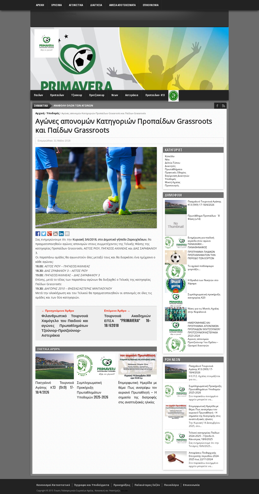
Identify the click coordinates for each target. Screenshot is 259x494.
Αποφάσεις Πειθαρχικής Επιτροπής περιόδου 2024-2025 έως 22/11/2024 (204, 456)
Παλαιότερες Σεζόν (147, 485)
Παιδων (38, 95)
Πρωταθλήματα (173, 169)
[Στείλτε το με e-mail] (67, 233)
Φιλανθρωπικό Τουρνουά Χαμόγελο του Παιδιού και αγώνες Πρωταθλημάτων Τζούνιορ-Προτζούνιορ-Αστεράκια (64, 325)
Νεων (114, 95)
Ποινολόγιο (171, 485)
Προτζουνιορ (96, 95)
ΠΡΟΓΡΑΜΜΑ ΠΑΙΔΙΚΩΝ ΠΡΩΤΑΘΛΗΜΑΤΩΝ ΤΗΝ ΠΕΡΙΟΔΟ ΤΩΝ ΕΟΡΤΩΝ (201, 255)
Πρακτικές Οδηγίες (175, 172)
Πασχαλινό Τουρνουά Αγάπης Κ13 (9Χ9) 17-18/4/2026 (54, 387)
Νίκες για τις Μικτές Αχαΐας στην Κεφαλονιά (203, 310)
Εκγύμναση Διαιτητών (177, 175)
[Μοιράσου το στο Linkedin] (61, 233)
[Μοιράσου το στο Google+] (49, 233)
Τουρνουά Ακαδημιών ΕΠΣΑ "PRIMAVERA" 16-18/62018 (127, 320)
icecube (124, 490)
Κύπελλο (169, 156)
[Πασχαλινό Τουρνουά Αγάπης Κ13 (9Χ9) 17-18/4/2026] (54, 378)
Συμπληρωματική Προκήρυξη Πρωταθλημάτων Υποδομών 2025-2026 (92, 389)
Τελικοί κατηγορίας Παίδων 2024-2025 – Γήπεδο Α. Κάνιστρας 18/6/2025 (204, 436)
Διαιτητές (170, 166)
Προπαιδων (57, 95)
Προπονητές (172, 185)
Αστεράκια (131, 95)
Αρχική (40, 113)
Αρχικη (40, 5)
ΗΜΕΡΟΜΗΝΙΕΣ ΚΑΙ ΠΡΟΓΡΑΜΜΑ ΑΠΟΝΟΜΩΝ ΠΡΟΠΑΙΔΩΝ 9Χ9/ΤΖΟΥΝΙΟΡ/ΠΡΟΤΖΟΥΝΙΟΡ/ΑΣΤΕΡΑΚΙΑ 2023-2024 (204, 329)
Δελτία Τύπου (172, 162)
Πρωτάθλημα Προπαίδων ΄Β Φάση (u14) (204, 217)
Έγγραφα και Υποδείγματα (91, 485)
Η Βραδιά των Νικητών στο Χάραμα (203, 281)
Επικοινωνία (191, 485)
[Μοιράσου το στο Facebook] (37, 233)
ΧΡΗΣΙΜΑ (56, 5)
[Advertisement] (155, 57)
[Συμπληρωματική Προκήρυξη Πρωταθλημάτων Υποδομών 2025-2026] (96, 378)
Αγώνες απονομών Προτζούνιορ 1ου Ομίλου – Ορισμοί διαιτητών (203, 342)
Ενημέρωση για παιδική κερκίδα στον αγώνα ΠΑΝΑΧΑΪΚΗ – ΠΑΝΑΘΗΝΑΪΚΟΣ (201, 242)
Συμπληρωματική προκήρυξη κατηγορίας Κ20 (204, 296)
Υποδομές (53, 113)
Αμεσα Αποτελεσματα (122, 5)
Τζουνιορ (76, 95)
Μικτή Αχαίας (172, 182)
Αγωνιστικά (76, 5)
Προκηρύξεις (122, 485)
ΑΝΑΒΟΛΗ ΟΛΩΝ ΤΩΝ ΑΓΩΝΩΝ (73, 105)
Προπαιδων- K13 (155, 95)
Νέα (167, 159)
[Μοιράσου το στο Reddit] (55, 233)
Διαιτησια (96, 5)
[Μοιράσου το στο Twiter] (43, 233)
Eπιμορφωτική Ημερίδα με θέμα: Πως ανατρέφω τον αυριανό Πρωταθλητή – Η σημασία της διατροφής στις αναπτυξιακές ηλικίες (137, 392)
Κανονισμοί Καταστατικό (53, 485)
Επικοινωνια (150, 5)
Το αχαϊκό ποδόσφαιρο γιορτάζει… (201, 267)
